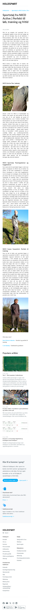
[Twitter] (10, 603)
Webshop (5, 579)
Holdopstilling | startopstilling (7, 587)
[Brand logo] (10, 4)
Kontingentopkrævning (9, 569)
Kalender (5, 567)
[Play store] (20, 607)
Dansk (6, 533)
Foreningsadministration (23, 558)
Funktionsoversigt (8, 516)
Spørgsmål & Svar (21, 539)
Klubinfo (19, 560)
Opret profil (22, 480)
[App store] (8, 607)
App (4, 574)
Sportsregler (20, 544)
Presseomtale (6, 546)
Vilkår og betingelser (8, 556)
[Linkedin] (16, 603)
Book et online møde (10, 480)
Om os (4, 542)
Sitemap (5, 558)
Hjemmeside (6, 572)
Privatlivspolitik (7, 554)
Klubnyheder (20, 553)
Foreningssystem (7, 577)
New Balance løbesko (9, 340)
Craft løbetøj (6, 345)
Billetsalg (19, 555)
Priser (4, 500)
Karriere (5, 544)
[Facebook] (4, 603)
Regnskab (5, 584)
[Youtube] (7, 603)
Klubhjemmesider (21, 551)
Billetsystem (6, 581)
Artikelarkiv (6, 10)
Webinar (19, 542)
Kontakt (5, 539)
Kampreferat (6, 590)
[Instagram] (13, 603)
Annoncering (6, 551)
